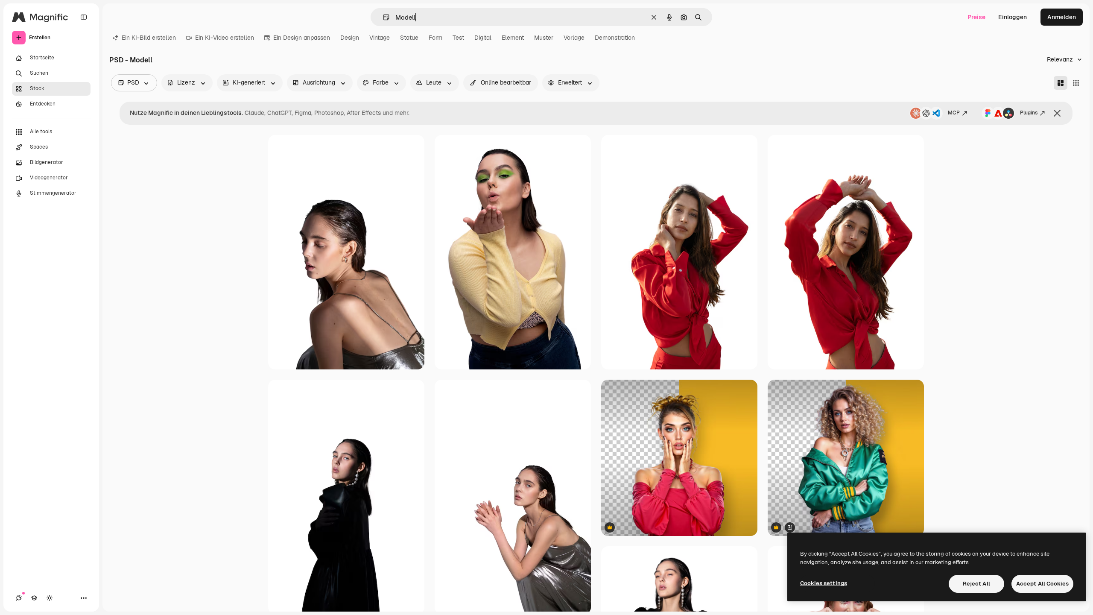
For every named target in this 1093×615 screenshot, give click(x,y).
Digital (482, 37)
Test (458, 37)
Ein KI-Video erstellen (224, 37)
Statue (409, 37)
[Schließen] (1057, 113)
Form (435, 37)
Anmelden (1061, 17)
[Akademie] (34, 598)
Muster (543, 37)
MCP (954, 112)
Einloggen (1012, 17)
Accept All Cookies (1042, 583)
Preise (976, 17)
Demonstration (615, 37)
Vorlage (574, 37)
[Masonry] (1060, 83)
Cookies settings (823, 583)
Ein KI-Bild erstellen (149, 37)
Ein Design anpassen (301, 37)
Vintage (379, 37)
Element (513, 37)
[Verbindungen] (19, 598)
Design (349, 37)
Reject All (976, 583)
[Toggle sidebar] (84, 17)
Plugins (1028, 112)
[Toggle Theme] (49, 598)
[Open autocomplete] (383, 17)
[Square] (1076, 83)
